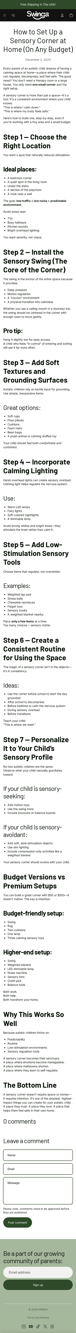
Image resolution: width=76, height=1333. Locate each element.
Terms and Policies (38, 1317)
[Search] (13, 15)
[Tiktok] (38, 1326)
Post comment (17, 1222)
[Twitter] (45, 1326)
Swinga (43, 1309)
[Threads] (52, 1326)
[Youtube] (30, 1326)
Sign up (38, 1285)
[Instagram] (23, 1326)
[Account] (62, 15)
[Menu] (4, 15)
